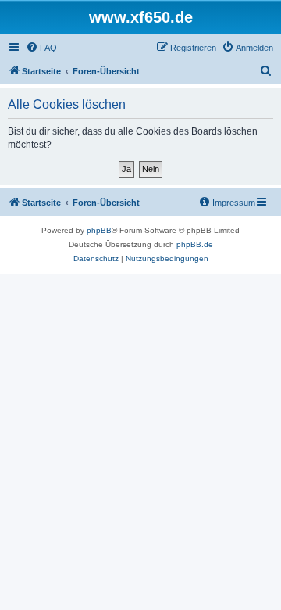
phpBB (99, 230)
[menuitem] (41, 47)
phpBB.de (194, 244)
